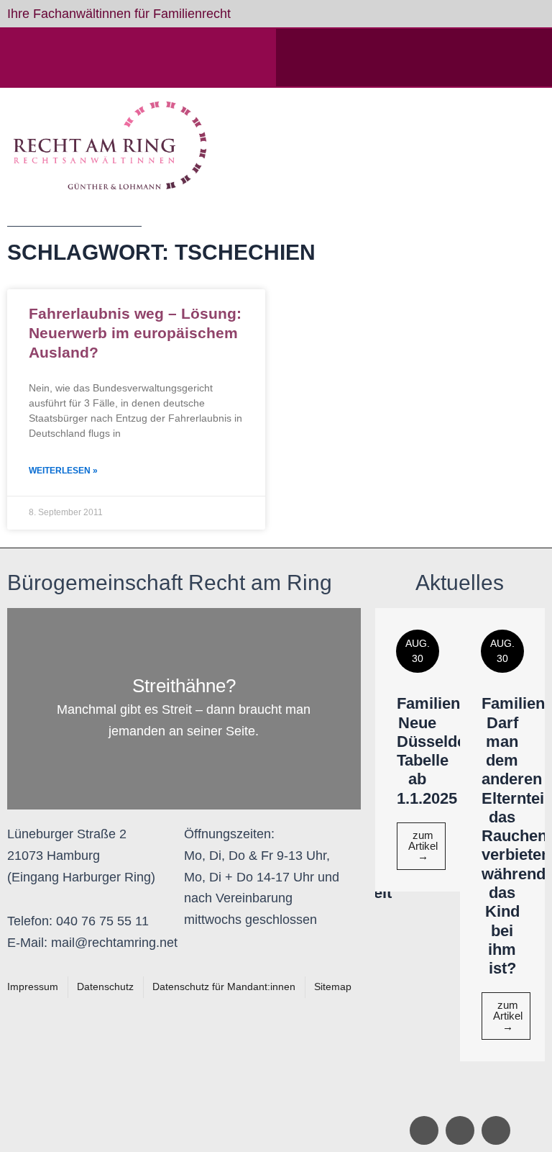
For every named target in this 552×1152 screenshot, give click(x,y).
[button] (415, 146)
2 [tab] (467, 1094)
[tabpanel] (417, 749)
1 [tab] (453, 1094)
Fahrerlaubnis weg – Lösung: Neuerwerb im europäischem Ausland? (135, 333)
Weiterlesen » (63, 471)
